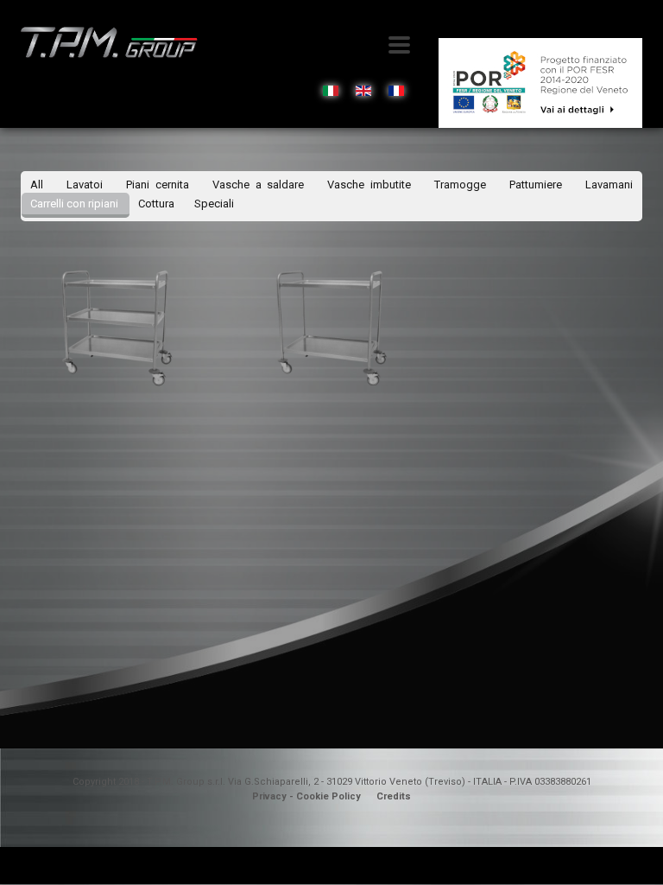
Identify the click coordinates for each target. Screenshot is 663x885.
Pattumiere (538, 184)
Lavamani (609, 184)
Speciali (214, 203)
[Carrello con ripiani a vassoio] (116, 326)
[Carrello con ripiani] (331, 326)
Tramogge (463, 184)
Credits (393, 796)
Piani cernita (160, 184)
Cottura (157, 203)
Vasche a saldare (261, 184)
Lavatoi (87, 184)
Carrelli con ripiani (75, 203)
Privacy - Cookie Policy (306, 796)
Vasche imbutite (372, 184)
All (36, 184)
